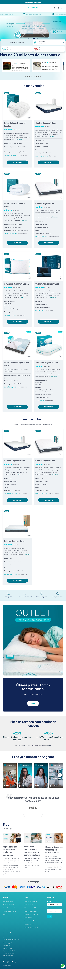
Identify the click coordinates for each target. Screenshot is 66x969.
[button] (8, 130)
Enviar (49, 916)
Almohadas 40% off (33, 2)
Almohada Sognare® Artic (46, 362)
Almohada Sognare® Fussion (16, 284)
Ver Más (33, 703)
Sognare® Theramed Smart (47, 284)
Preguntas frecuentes (9, 911)
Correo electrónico (52, 908)
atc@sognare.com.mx (12, 939)
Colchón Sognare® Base (14, 541)
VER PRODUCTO (17, 162)
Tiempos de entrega (30, 901)
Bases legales (28, 904)
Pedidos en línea (29, 924)
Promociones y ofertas (9, 908)
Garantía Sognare (8, 901)
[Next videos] (60, 775)
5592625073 (6, 945)
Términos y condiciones (31, 908)
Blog (4, 914)
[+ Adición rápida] (29, 117)
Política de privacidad (30, 911)
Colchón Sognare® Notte (45, 123)
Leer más (19, 139)
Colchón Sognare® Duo (45, 203)
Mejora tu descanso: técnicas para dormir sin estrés (54, 850)
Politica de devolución (31, 914)
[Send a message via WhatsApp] (62, 965)
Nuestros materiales (9, 904)
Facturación (28, 917)
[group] (33, 28)
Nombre (49, 901)
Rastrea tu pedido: (30, 921)
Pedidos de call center (31, 927)
